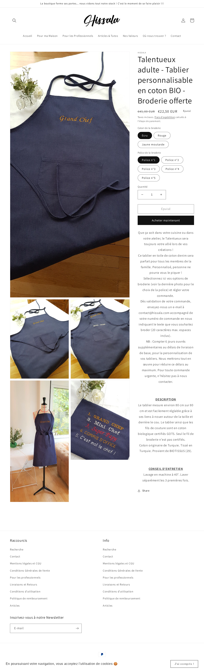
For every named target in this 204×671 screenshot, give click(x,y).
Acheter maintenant (166, 220)
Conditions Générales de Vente (30, 570)
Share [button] (146, 490)
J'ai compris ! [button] (184, 663)
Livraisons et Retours (23, 584)
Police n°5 (149, 178)
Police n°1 (148, 160)
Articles (15, 605)
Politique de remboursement (29, 598)
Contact (15, 556)
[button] (14, 20)
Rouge (162, 135)
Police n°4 (172, 169)
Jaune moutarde (153, 144)
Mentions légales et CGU (25, 563)
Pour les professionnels (25, 577)
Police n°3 (149, 169)
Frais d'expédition (165, 117)
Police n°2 (172, 160)
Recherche (16, 549)
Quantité (143, 186)
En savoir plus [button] (130, 663)
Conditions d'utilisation (25, 591)
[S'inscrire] (77, 628)
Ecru (145, 135)
